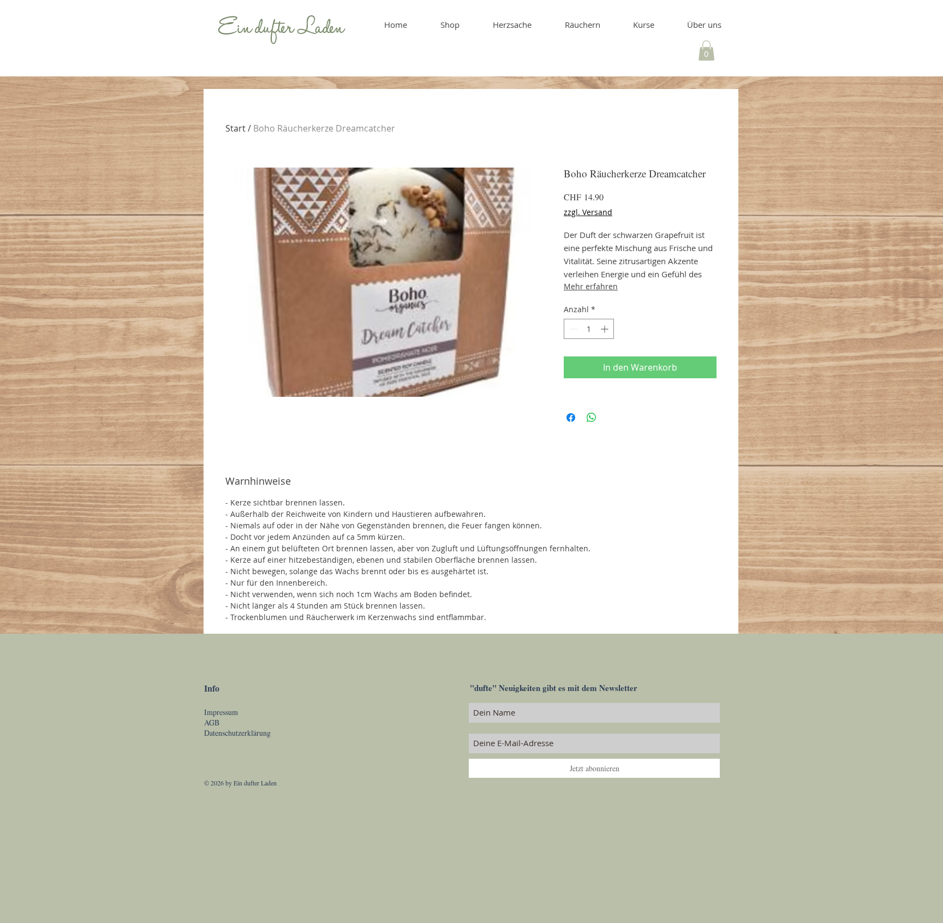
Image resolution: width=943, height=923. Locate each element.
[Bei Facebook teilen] (570, 417)
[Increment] (605, 328)
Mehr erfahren (591, 286)
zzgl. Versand (588, 212)
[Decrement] (572, 328)
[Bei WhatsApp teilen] (591, 417)
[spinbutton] (589, 328)
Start (235, 128)
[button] (706, 50)
